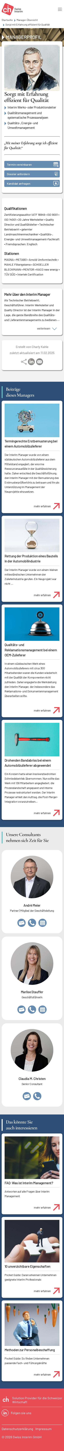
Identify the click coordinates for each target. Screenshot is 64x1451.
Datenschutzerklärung (17, 1429)
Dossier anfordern (18, 174)
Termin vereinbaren (19, 164)
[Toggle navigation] (59, 9)
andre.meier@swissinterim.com (21, 923)
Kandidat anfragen (18, 183)
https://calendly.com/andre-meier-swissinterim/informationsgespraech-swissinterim (42, 923)
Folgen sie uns (21, 1413)
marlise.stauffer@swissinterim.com (21, 1009)
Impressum (43, 1429)
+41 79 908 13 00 (32, 1009)
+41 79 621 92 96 (32, 923)
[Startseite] (12, 9)
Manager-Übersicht (27, 19)
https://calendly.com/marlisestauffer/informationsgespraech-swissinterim (42, 1009)
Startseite (7, 19)
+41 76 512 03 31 (37, 1096)
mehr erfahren (42, 506)
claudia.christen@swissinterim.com (27, 1096)
